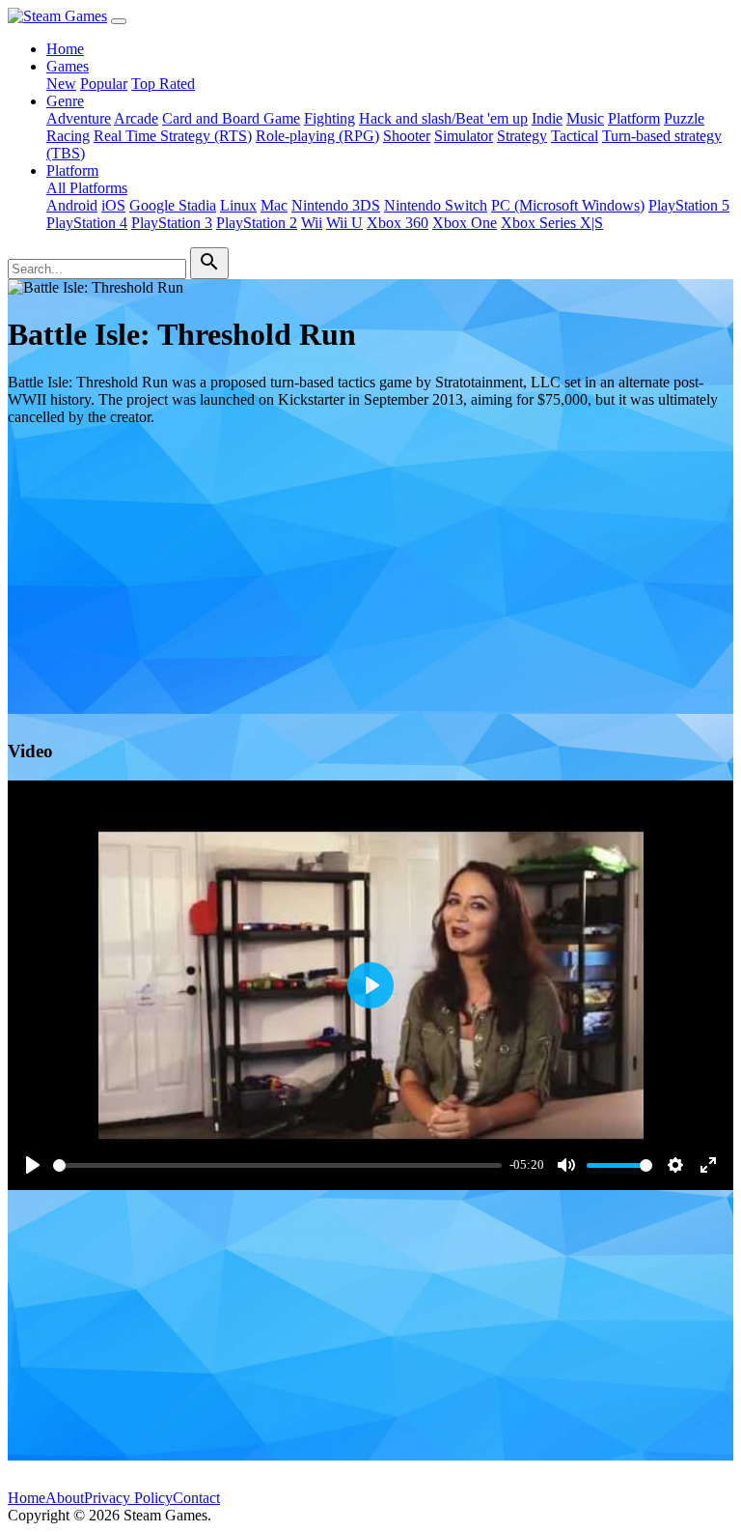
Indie (547, 118)
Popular (103, 83)
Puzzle (684, 118)
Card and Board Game (231, 118)
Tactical (574, 136)
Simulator (463, 136)
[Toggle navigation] (118, 21)
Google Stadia (172, 205)
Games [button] (67, 66)
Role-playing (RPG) (317, 136)
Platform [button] (72, 170)
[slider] (277, 1165)
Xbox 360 (397, 222)
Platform (634, 118)
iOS (113, 205)
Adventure (78, 118)
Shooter (406, 136)
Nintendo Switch (435, 205)
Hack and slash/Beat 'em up (443, 118)
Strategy (522, 136)
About (64, 1497)
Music (585, 118)
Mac (274, 205)
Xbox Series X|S (552, 222)
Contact (196, 1497)
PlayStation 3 (171, 222)
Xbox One (464, 222)
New (61, 83)
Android (71, 205)
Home (65, 49)
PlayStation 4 (86, 222)
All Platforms (86, 188)
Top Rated (163, 83)
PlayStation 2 (256, 222)
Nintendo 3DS (335, 205)
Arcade (136, 118)
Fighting (329, 118)
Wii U (344, 222)
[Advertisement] (370, 576)
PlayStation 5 (688, 205)
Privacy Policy (128, 1497)
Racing (68, 136)
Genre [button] (65, 101)
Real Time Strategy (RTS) (173, 136)
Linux (238, 205)
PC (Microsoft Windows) (568, 205)
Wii (311, 222)
